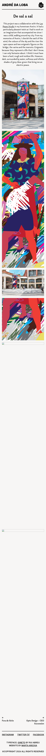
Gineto (21, 742)
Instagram (8, 734)
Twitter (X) (23, 734)
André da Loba (15, 5)
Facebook (38, 734)
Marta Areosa (29, 745)
